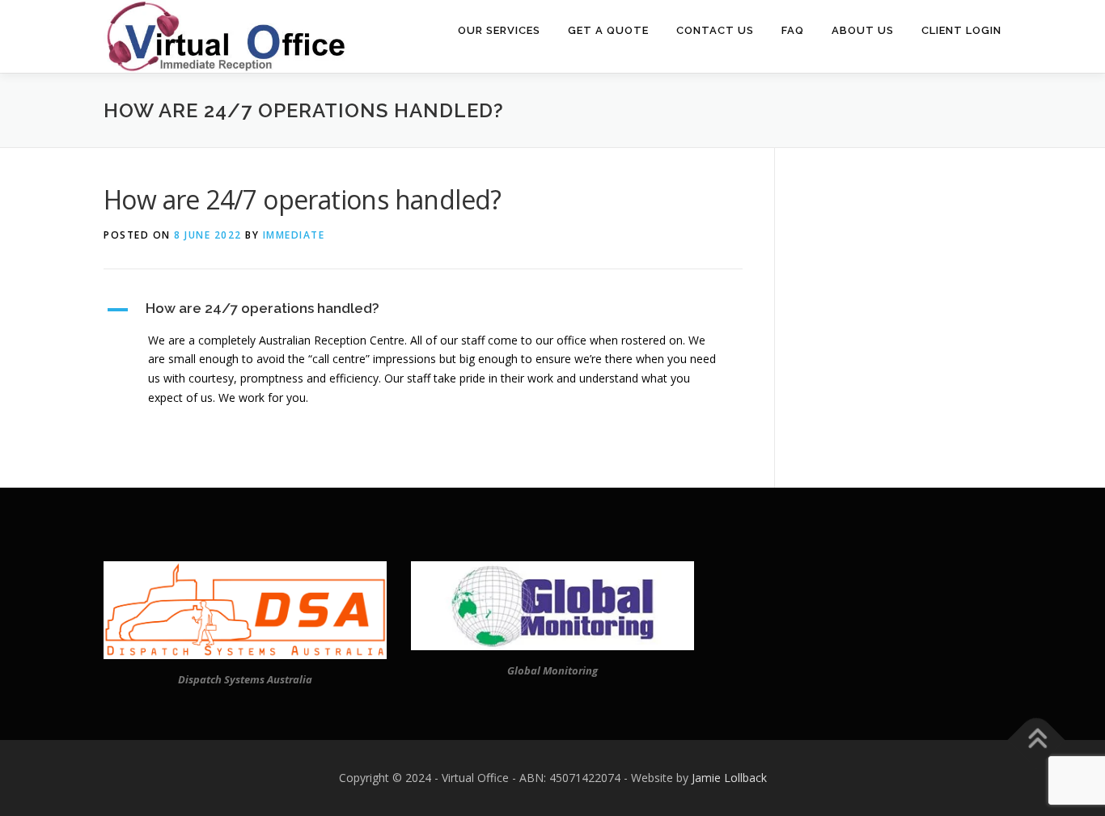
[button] (423, 310)
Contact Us (715, 30)
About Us (863, 30)
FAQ (792, 30)
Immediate (294, 235)
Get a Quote (608, 30)
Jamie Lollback (729, 777)
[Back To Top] (1036, 739)
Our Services (499, 30)
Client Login (961, 30)
